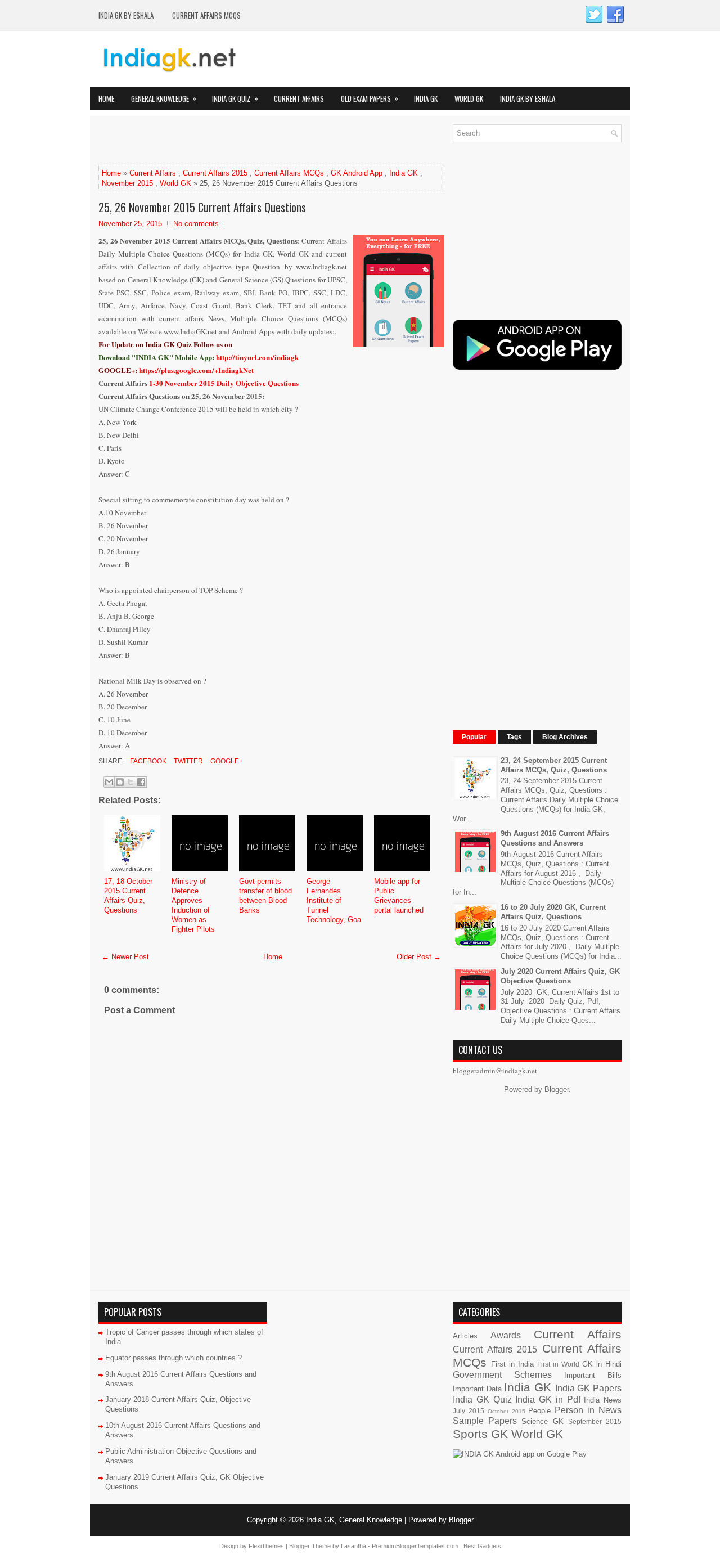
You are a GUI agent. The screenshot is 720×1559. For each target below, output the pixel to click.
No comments (196, 223)
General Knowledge (163, 98)
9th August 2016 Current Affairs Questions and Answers (555, 838)
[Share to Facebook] (141, 782)
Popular (474, 737)
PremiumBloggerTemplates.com (415, 1546)
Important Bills (593, 1375)
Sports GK (480, 1433)
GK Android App (356, 173)
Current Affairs (299, 98)
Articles (465, 1336)
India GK (426, 98)
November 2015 (127, 183)
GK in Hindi (602, 1364)
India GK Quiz (235, 98)
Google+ (226, 761)
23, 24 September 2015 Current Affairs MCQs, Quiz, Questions (554, 765)
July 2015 (468, 1410)
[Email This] (109, 782)
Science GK (542, 1421)
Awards (505, 1335)
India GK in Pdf (547, 1399)
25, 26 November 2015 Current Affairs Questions (202, 207)
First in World (558, 1364)
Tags (514, 737)
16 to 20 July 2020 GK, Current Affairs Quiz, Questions (553, 912)
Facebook (147, 761)
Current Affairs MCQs (206, 15)
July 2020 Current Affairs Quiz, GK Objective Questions (560, 976)
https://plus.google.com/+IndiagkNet (196, 370)
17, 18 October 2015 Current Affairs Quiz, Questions (128, 895)
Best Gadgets (482, 1546)
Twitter (187, 761)
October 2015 (506, 1411)
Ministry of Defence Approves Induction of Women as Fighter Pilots (193, 905)
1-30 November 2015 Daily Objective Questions (224, 383)
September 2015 (595, 1421)
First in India (512, 1364)
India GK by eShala (126, 15)
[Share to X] (130, 782)
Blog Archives (565, 737)
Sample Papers (485, 1421)
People (539, 1411)
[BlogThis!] (119, 782)
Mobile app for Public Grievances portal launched (399, 895)
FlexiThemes (266, 1546)
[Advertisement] (230, 141)
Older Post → (419, 957)
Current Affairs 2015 (215, 173)
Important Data (477, 1389)
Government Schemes (502, 1375)
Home (106, 98)
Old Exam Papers (369, 98)
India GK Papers (588, 1388)
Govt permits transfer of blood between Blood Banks (265, 895)
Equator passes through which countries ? (173, 1358)
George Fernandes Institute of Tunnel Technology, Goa (334, 900)
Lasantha (353, 1546)
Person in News (588, 1410)
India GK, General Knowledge (354, 1520)
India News (603, 1400)
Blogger (556, 1089)
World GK (468, 98)
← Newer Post (125, 957)
